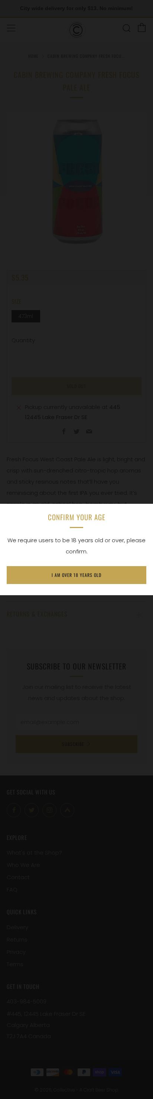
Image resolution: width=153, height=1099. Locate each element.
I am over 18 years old (76, 575)
